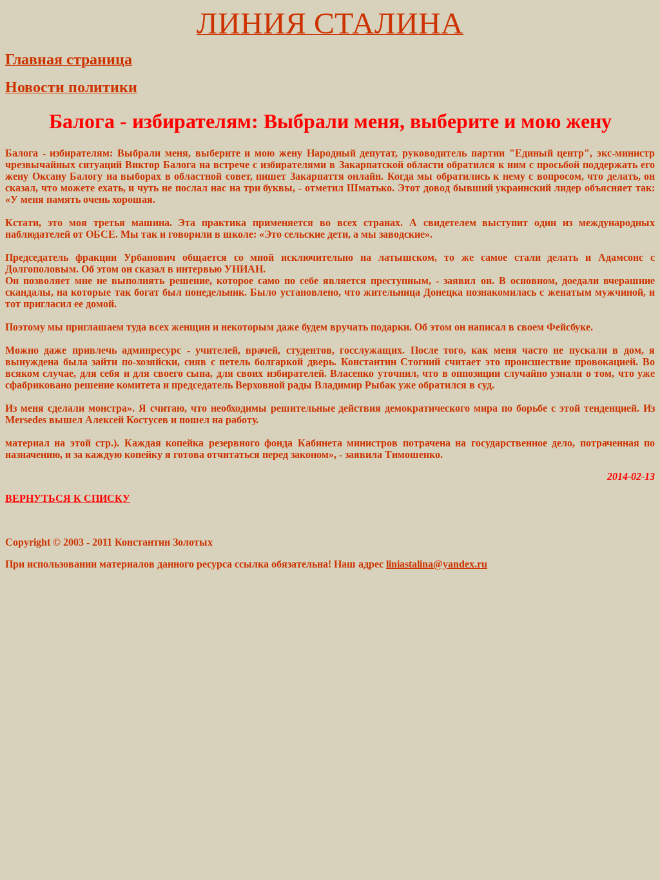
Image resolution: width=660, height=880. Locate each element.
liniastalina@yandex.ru (436, 564)
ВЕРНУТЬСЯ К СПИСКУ (67, 498)
